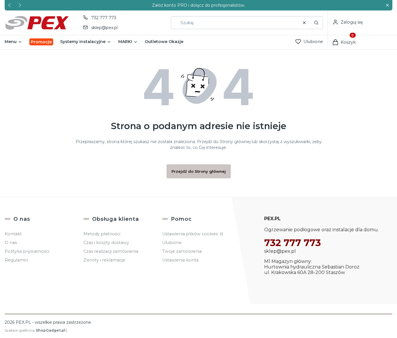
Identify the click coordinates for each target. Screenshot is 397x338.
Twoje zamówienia (182, 251)
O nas (11, 242)
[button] (387, 5)
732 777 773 (103, 17)
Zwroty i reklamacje (104, 260)
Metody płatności (101, 233)
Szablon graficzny (35, 330)
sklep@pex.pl (104, 27)
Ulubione (172, 242)
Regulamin (16, 260)
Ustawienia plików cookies (190, 233)
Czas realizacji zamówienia (110, 251)
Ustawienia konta (180, 260)
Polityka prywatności (27, 251)
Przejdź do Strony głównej (198, 171)
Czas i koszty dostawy (106, 242)
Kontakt (13, 233)
